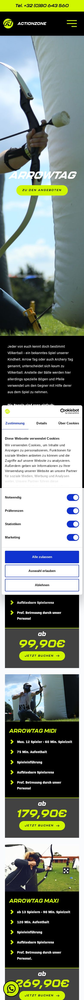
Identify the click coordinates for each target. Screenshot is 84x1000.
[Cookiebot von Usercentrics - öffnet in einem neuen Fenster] (60, 411)
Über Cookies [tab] (68, 423)
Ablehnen (42, 585)
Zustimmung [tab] (15, 423)
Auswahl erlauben (42, 571)
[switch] (73, 510)
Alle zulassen (42, 557)
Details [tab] (41, 423)
